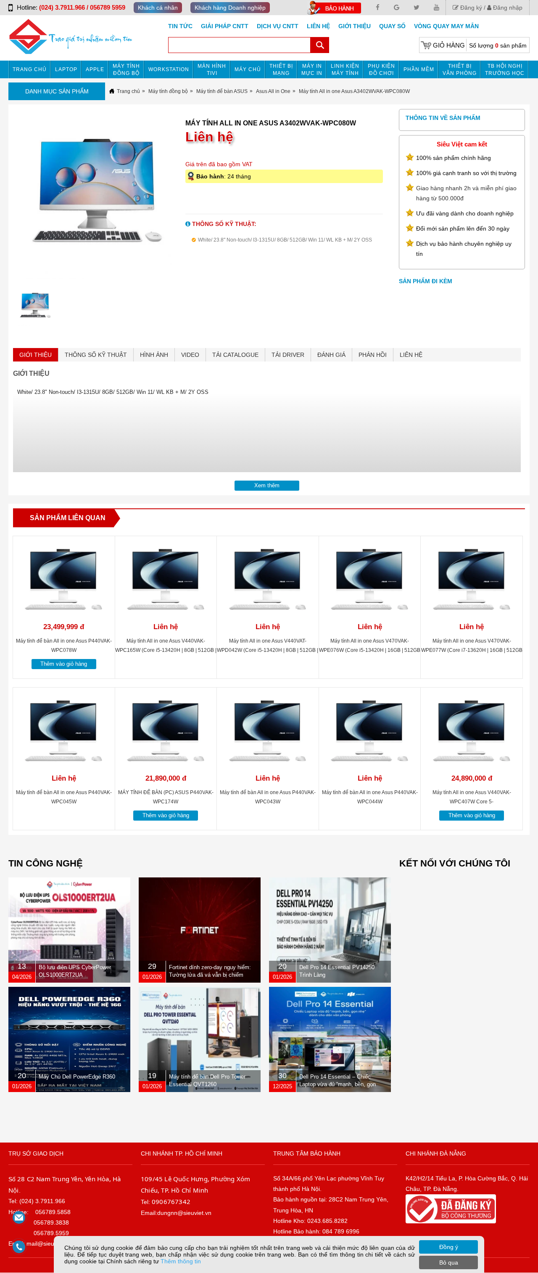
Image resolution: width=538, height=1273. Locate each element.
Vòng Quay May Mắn (446, 26)
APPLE (95, 69)
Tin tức (180, 26)
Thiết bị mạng (281, 69)
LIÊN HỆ (411, 354)
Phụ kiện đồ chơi (381, 69)
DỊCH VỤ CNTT (277, 26)
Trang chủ (30, 69)
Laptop (66, 69)
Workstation (168, 69)
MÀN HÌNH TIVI (212, 69)
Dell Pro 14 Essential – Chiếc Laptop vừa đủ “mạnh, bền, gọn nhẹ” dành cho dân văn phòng (337, 1084)
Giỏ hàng (449, 45)
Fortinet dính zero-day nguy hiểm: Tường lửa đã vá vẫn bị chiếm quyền (210, 975)
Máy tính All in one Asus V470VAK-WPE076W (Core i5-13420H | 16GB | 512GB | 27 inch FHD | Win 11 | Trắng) (369, 650)
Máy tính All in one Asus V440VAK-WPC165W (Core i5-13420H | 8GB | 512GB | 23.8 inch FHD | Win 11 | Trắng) (165, 650)
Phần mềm (419, 69)
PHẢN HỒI (373, 354)
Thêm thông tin (181, 1261)
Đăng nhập (506, 7)
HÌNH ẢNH (154, 354)
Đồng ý (448, 1247)
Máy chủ (248, 69)
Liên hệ (318, 26)
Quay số (392, 26)
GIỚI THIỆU (35, 354)
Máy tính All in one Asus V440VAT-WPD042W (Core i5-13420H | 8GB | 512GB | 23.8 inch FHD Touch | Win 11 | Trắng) (267, 650)
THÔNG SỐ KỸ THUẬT (96, 354)
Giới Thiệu (354, 26)
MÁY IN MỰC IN (311, 69)
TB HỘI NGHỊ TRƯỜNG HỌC (505, 69)
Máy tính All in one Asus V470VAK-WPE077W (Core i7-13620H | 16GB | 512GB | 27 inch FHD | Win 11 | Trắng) (471, 650)
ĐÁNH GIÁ (331, 354)
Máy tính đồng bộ (126, 69)
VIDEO (190, 354)
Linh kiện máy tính (345, 69)
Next (199, 200)
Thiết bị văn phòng (460, 69)
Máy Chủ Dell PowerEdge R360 (77, 1077)
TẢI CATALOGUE (235, 354)
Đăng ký (470, 7)
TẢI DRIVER (288, 354)
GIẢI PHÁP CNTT (224, 26)
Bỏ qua (448, 1262)
